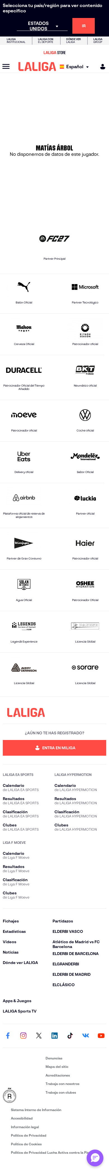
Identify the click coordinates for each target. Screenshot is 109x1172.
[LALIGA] (37, 66)
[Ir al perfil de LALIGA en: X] (39, 1036)
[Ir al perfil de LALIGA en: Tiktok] (70, 1036)
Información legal (25, 1127)
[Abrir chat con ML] (95, 1158)
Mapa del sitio (57, 1066)
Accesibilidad (22, 1118)
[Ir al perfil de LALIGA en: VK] (85, 1036)
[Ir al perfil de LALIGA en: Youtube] (101, 1036)
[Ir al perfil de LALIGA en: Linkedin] (54, 1036)
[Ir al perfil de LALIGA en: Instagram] (23, 1036)
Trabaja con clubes (61, 1092)
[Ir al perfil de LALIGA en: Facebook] (8, 1036)
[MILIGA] (101, 66)
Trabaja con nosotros (62, 1084)
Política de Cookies (26, 1144)
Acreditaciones (58, 1075)
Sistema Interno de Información (36, 1110)
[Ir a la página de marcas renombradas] (23, 1096)
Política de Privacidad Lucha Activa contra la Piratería (54, 1152)
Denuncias (54, 1058)
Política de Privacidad (28, 1135)
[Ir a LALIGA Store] (54, 52)
